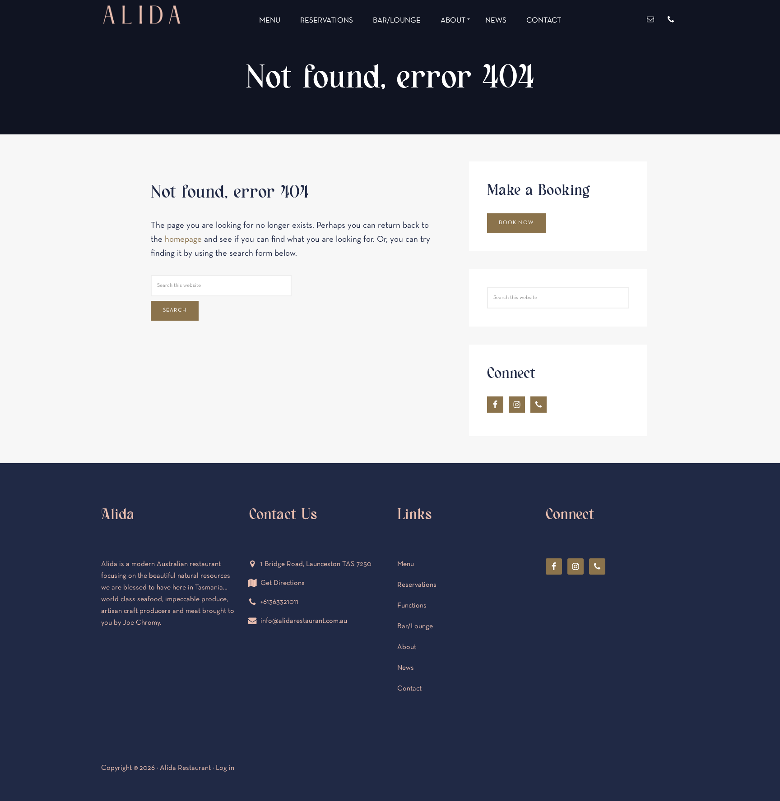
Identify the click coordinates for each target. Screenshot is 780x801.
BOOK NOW (516, 223)
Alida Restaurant (141, 48)
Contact (409, 689)
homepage (183, 240)
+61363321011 (279, 602)
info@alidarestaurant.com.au (303, 621)
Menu (405, 564)
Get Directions (282, 583)
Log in (225, 768)
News (405, 668)
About (406, 647)
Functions (412, 606)
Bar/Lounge (415, 626)
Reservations (416, 585)
